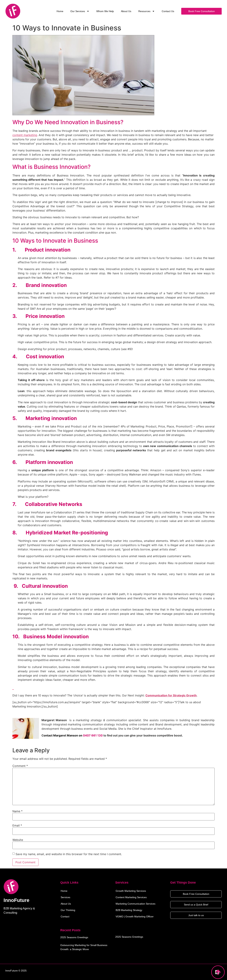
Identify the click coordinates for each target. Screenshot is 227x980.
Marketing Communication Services (135, 903)
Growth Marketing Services (131, 890)
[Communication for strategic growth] (13, 687)
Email (17, 825)
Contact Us (168, 11)
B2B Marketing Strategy (129, 910)
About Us (126, 11)
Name (17, 811)
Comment (20, 765)
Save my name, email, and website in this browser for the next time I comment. (69, 854)
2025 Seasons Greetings (74, 937)
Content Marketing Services (131, 897)
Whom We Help (105, 11)
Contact (65, 916)
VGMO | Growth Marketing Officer (135, 916)
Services (65, 897)
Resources (144, 11)
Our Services (77, 11)
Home (60, 11)
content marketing (24, 135)
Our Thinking (68, 910)
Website (17, 839)
